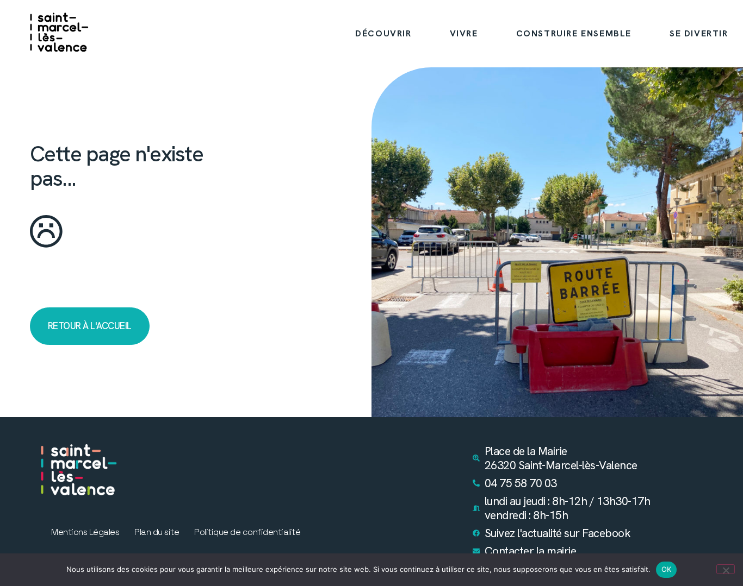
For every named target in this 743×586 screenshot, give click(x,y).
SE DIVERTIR (699, 33)
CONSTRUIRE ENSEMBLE (573, 33)
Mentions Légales (85, 532)
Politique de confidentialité (247, 532)
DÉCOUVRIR (383, 33)
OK (666, 569)
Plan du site (156, 532)
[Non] (725, 569)
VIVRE (464, 33)
